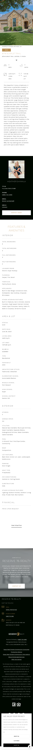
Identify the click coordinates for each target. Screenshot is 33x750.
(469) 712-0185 (7, 195)
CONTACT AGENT (16, 212)
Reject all (16, 736)
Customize (16, 740)
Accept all (16, 745)
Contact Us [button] (16, 586)
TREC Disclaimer (16, 659)
